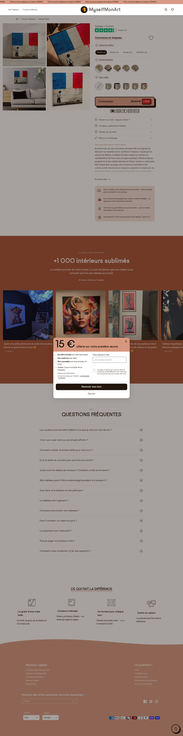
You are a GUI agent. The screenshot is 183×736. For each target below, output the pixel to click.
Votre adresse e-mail (101, 355)
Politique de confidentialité (66, 373)
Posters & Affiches (30, 10)
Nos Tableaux (13, 10)
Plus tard (91, 393)
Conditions (61, 378)
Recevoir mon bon (91, 387)
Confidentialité (84, 376)
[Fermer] (126, 341)
